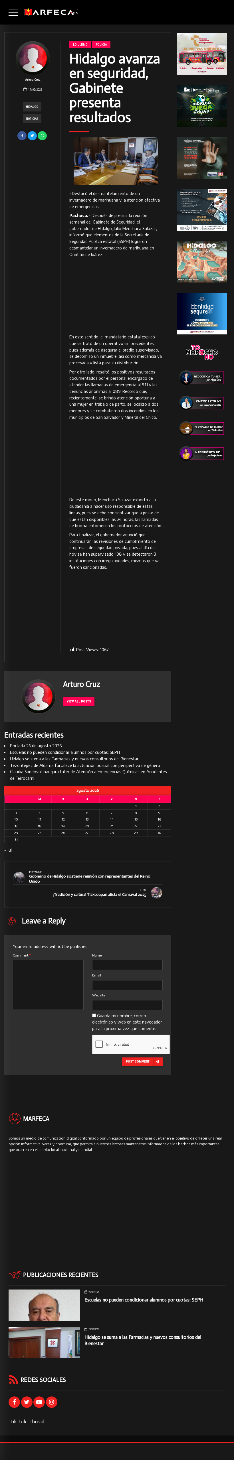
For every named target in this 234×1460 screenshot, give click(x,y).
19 (63, 826)
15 (136, 819)
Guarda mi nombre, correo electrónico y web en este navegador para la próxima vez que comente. (127, 1022)
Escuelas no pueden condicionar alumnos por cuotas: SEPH (65, 752)
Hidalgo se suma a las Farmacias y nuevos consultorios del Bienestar (74, 758)
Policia (101, 44)
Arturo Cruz (33, 80)
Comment (22, 955)
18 (39, 826)
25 (39, 832)
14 (112, 819)
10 (16, 819)
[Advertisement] (115, 296)
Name (97, 955)
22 (136, 826)
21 (111, 826)
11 (39, 819)
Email (96, 975)
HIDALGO (32, 107)
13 (87, 819)
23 (159, 826)
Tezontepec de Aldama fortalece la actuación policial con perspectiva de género (85, 765)
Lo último (80, 44)
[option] (116, 161)
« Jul (8, 850)
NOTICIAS (32, 119)
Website (98, 995)
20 (87, 826)
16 (159, 819)
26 (63, 832)
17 (16, 826)
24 (16, 832)
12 (63, 819)
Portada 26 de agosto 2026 (36, 745)
